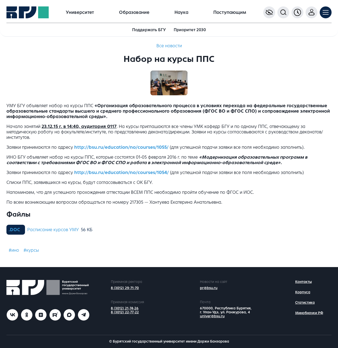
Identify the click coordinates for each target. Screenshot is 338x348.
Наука (181, 12)
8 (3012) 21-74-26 (125, 308)
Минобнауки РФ (309, 313)
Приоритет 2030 (190, 30)
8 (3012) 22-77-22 (125, 312)
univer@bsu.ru (212, 316)
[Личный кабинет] (311, 12)
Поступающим (229, 12)
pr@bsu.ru (208, 288)
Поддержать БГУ (149, 30)
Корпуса (302, 292)
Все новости (169, 45)
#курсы (31, 250)
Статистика (305, 302)
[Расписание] (297, 12)
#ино (14, 250)
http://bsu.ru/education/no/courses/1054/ (121, 172)
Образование (134, 12)
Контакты (303, 282)
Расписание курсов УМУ (53, 229)
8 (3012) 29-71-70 (125, 288)
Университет (80, 12)
